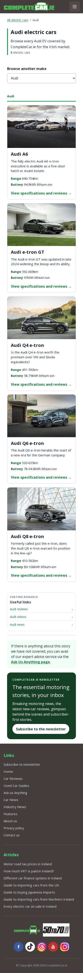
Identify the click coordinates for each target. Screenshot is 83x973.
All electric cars (17, 20)
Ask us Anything (15, 792)
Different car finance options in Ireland (33, 878)
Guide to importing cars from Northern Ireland (39, 899)
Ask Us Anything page (30, 661)
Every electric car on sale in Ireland (30, 906)
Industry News (15, 807)
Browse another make (26, 68)
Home (8, 771)
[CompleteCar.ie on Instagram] (64, 947)
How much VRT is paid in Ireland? (29, 871)
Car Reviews (13, 778)
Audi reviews (19, 609)
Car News (11, 799)
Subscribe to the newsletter (41, 729)
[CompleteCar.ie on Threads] (41, 947)
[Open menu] (74, 6)
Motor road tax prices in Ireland (28, 864)
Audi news (17, 624)
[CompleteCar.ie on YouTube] (53, 947)
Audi (10, 96)
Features (10, 814)
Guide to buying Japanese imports (29, 892)
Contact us (12, 835)
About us (10, 821)
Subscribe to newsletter (22, 764)
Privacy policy (14, 828)
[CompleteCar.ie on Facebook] (18, 947)
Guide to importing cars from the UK (31, 885)
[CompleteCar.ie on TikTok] (30, 947)
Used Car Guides (16, 785)
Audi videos (18, 617)
